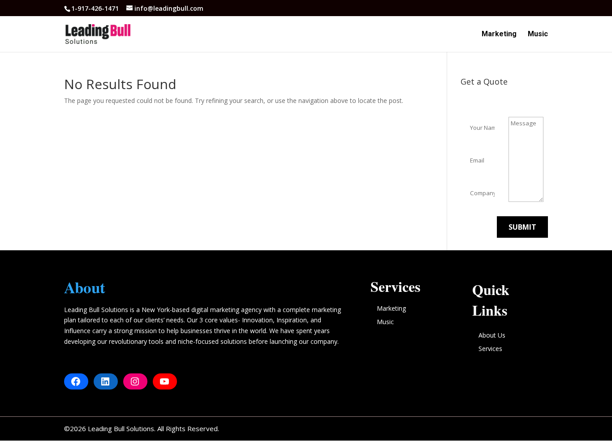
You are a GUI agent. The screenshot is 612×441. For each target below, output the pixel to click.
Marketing (499, 34)
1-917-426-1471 (96, 8)
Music (538, 34)
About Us (491, 335)
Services (490, 348)
